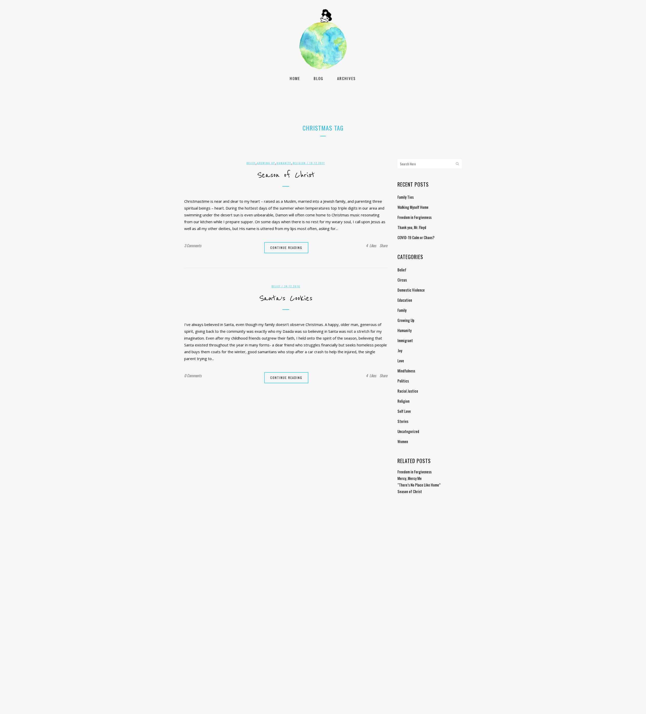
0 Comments (193, 375)
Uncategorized (408, 431)
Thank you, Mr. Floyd (411, 227)
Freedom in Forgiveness (414, 217)
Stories (402, 421)
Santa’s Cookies (285, 298)
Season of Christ (286, 175)
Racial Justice (407, 391)
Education (404, 300)
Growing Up (266, 163)
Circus (402, 280)
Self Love (404, 411)
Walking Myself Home (412, 207)
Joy (399, 350)
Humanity (284, 163)
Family (402, 310)
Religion (299, 163)
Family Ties (405, 197)
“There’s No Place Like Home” (419, 485)
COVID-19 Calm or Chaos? (416, 237)
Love (400, 360)
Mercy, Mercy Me (409, 478)
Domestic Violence (411, 290)
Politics (403, 381)
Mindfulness (406, 370)
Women (402, 441)
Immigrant (405, 340)
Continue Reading (286, 247)
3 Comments (192, 245)
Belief (251, 163)
